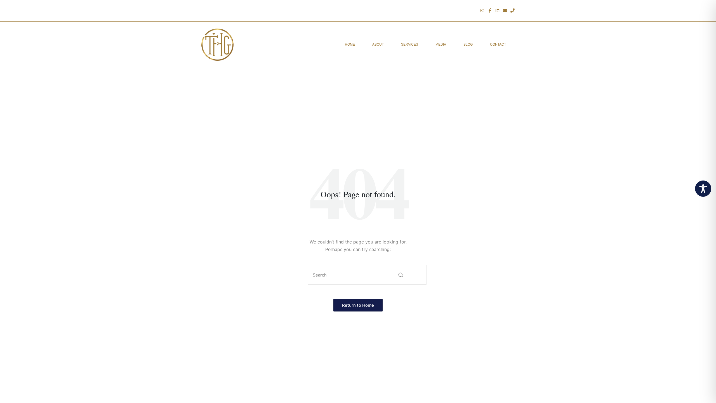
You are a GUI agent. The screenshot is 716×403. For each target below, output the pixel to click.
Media (440, 44)
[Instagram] (482, 10)
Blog (468, 44)
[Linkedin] (497, 10)
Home (350, 44)
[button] (400, 275)
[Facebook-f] (490, 10)
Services (409, 44)
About (378, 44)
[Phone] (512, 10)
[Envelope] (505, 10)
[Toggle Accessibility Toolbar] (703, 188)
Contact (498, 44)
